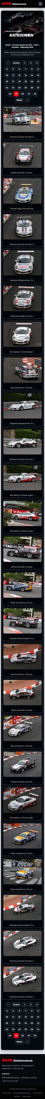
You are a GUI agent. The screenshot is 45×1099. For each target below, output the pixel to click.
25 (25, 88)
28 (10, 94)
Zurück (16, 63)
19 (26, 81)
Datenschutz (38, 1093)
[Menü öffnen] (40, 3)
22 (7, 88)
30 (22, 94)
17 (13, 81)
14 (32, 75)
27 (38, 88)
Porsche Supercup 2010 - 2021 (25, 45)
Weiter (19, 100)
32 (35, 94)
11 (13, 75)
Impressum (27, 1096)
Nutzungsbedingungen (22, 1093)
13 (26, 75)
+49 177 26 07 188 (10, 1081)
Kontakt (17, 1096)
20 (32, 81)
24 (19, 88)
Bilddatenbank (17, 1060)
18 (19, 81)
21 (38, 81)
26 (32, 88)
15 (38, 75)
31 (29, 94)
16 (7, 81)
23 (13, 88)
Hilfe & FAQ (6, 1093)
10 (7, 75)
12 (19, 75)
